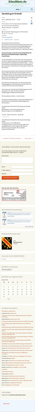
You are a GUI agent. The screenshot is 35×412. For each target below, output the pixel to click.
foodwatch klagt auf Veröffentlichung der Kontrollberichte (17, 333)
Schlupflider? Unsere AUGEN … (20, 367)
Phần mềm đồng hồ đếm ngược (9, 336)
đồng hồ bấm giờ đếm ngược (9, 333)
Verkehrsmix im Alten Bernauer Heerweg (19, 360)
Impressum (12, 311)
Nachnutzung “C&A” (15, 319)
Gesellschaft (9, 39)
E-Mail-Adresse (6, 170)
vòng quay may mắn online (8, 329)
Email (4, 35)
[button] (31, 21)
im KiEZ (17, 39)
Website (4, 173)
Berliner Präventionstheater (11, 138)
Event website (7, 37)
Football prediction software (9, 315)
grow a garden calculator (8, 340)
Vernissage (28, 138)
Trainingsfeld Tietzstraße (15, 382)
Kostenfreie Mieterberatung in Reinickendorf (21, 343)
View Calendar (28, 226)
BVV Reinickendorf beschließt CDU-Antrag (23, 321)
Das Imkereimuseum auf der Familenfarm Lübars (20, 380)
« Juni (8, 299)
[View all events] (31, 18)
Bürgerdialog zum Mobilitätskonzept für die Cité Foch (18, 363)
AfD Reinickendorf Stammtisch (17, 376)
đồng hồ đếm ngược (6, 327)
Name (4, 167)
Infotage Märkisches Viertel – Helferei (15, 365)
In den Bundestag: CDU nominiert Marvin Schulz (21, 346)
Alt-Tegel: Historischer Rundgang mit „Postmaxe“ (15, 353)
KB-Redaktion (5, 311)
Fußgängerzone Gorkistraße (12, 385)
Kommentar (5, 156)
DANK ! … (14, 358)
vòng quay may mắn (6, 321)
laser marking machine (7, 323)
